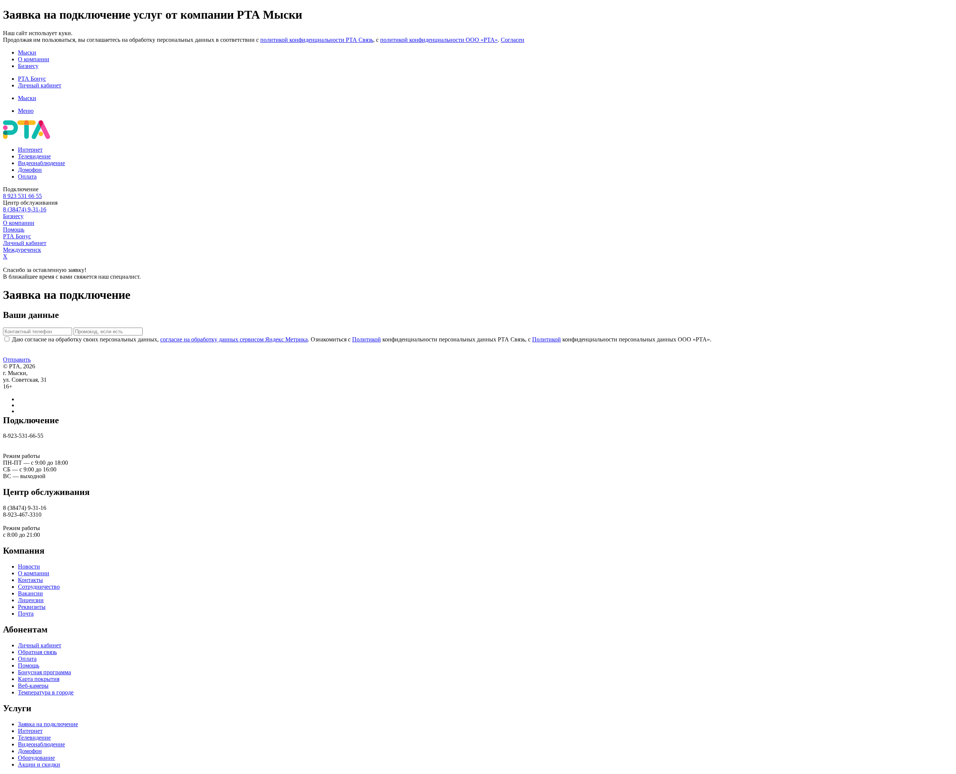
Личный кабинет (39, 85)
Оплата (27, 176)
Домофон (30, 170)
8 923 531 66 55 (22, 196)
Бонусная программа (44, 672)
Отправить (17, 359)
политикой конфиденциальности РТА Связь (316, 40)
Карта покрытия (38, 679)
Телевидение (34, 156)
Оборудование (36, 758)
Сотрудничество (39, 586)
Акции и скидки (39, 764)
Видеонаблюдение (41, 163)
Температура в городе (46, 692)
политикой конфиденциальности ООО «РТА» (439, 40)
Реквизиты (32, 607)
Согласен (512, 40)
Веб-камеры (33, 685)
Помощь (13, 229)
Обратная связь (37, 652)
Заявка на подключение (48, 724)
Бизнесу (28, 66)
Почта (26, 613)
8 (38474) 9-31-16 (24, 209)
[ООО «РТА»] (26, 137)
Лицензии (31, 600)
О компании (33, 59)
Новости (29, 566)
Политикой (366, 339)
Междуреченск (22, 250)
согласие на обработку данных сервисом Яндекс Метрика (234, 339)
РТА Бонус (32, 78)
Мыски (27, 52)
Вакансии (30, 593)
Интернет (30, 149)
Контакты (30, 580)
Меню (26, 111)
